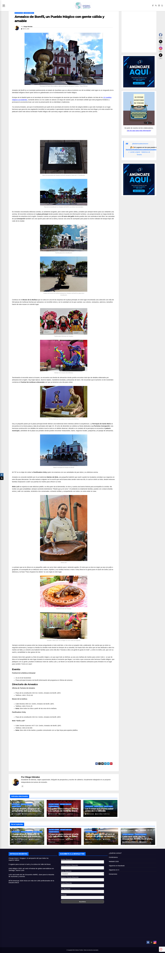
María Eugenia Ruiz (29, 814)
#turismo (129, 149)
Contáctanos (113, 857)
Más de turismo (108, 806)
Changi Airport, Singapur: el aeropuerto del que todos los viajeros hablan (26, 810)
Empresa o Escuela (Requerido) (69, 877)
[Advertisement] (63, 127)
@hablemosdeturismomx (140, 143)
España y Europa (16, 806)
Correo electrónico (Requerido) (69, 865)
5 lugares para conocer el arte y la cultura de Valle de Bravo (63, 809)
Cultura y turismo (54, 804)
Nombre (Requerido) (66, 859)
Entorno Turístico (66, 814)
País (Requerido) (65, 889)
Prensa (143, 842)
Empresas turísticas (26, 804)
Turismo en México (29, 12)
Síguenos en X (114, 870)
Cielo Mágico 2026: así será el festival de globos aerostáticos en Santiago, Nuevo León (101, 836)
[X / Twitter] (156, 5)
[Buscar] (162, 5)
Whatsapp (64, 895)
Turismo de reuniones (140, 834)
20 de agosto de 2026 (94, 839)
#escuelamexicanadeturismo (150, 149)
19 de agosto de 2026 (131, 842)
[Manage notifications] (161, 949)
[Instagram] (159, 5)
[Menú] (3, 5)
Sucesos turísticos (91, 831)
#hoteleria (136, 149)
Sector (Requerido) (66, 871)
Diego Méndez (28, 26)
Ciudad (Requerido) (66, 883)
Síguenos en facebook (117, 866)
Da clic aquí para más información (139, 130)
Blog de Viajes (18, 12)
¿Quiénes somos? (115, 853)
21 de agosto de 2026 (20, 839)
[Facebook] (153, 5)
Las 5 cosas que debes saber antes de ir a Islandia (99, 809)
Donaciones (113, 874)
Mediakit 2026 (114, 861)
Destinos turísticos (65, 804)
